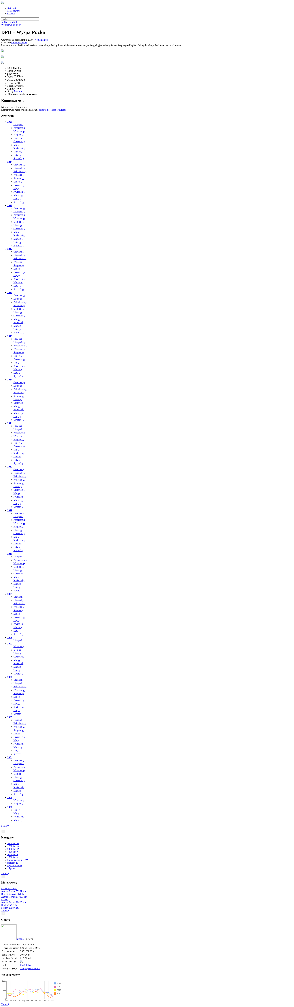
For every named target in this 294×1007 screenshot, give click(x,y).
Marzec (17, 151)
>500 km (12, 851)
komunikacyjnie (19, 42)
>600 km (12, 854)
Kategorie (12, 8)
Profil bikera (26, 965)
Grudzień (19, 164)
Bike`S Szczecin (13, 894)
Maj (16, 145)
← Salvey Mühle (9, 22)
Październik (20, 128)
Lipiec (17, 138)
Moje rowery (13, 11)
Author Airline (13, 891)
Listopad (18, 124)
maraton (12, 862)
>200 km (13, 843)
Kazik (8, 888)
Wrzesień (19, 131)
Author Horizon (14, 896)
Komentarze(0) (42, 39)
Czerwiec (19, 141)
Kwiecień (19, 148)
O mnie (11, 13)
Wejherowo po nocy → (12, 24)
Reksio (4, 899)
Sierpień (18, 134)
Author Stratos (13, 902)
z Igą (11, 868)
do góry (5, 826)
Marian (18, 91)
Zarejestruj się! (58, 109)
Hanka (9, 905)
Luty (17, 155)
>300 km (13, 846)
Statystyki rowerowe (30, 968)
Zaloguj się (44, 109)
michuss (21, 939)
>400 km (13, 849)
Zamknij (5, 873)
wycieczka (14, 865)
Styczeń (18, 158)
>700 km (12, 857)
